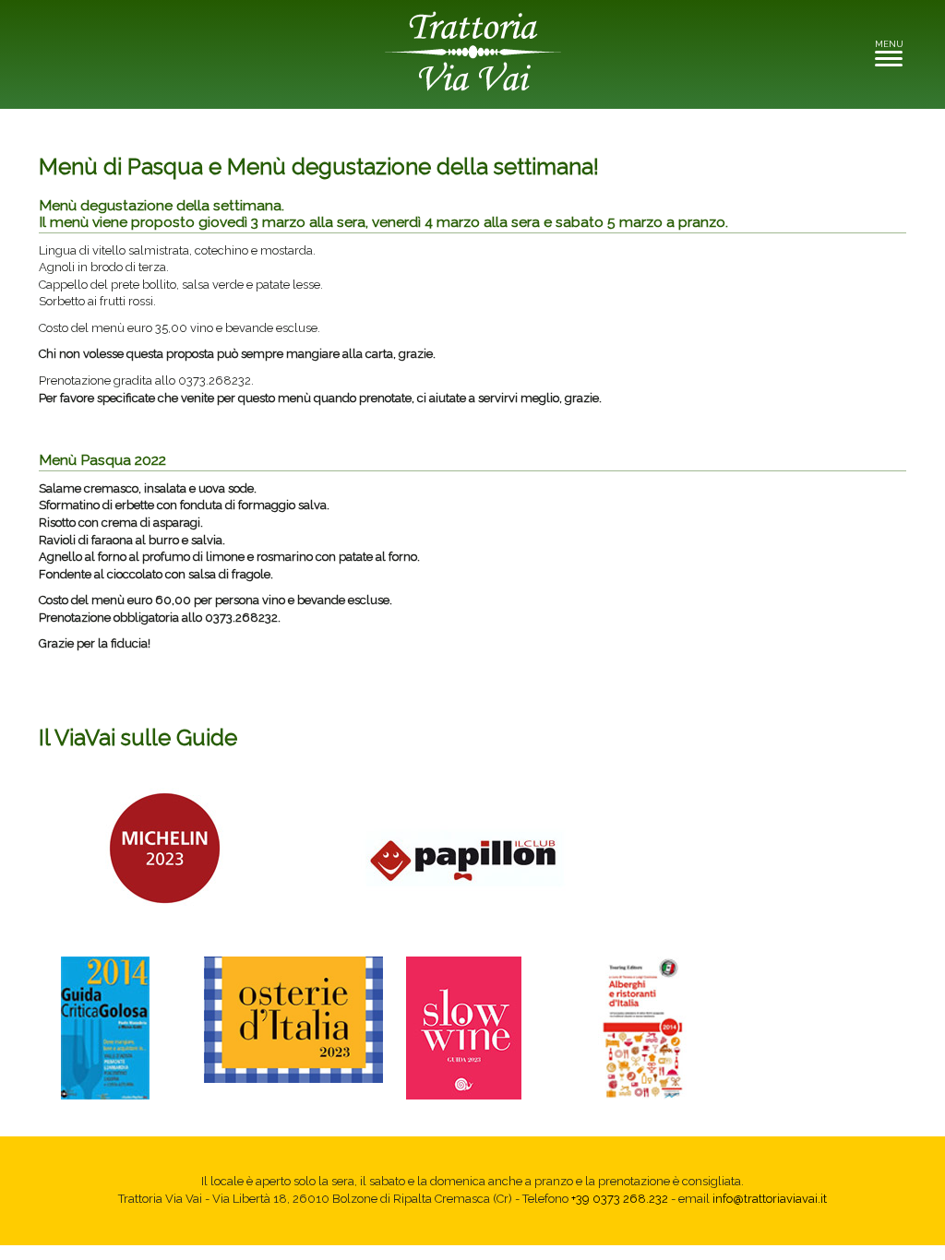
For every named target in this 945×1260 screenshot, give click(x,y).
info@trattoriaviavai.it (769, 1199)
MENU (894, 49)
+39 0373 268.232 (619, 1199)
